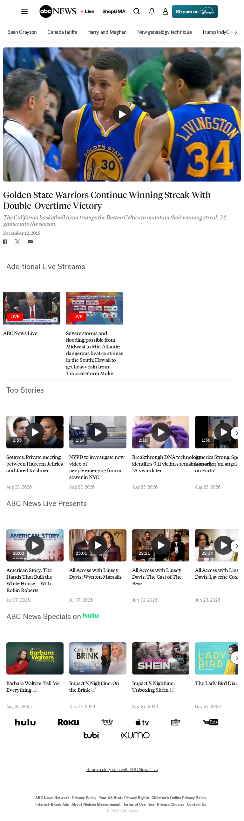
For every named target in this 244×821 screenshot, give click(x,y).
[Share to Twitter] (17, 241)
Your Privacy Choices (166, 804)
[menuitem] (22, 32)
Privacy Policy (84, 797)
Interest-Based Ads (52, 804)
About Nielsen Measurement (96, 804)
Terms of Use (134, 804)
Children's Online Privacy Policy (179, 797)
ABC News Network (52, 797)
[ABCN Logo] (57, 11)
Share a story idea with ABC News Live (122, 769)
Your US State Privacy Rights (124, 797)
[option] (26, 32)
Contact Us (196, 804)
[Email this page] (30, 241)
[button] (24, 11)
